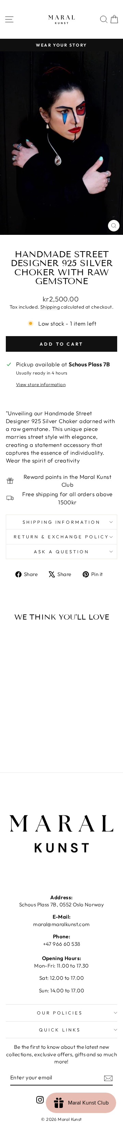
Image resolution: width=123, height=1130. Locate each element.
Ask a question (61, 551)
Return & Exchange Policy (61, 536)
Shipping (50, 307)
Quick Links (60, 1029)
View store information (41, 384)
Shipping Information (62, 522)
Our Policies (60, 1012)
